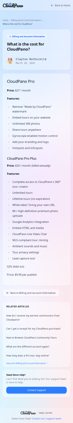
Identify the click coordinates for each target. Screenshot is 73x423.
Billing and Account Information (26, 20)
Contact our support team (46, 418)
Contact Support (36, 390)
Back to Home (62, 5)
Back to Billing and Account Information (33, 292)
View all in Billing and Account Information (26, 363)
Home (5, 20)
